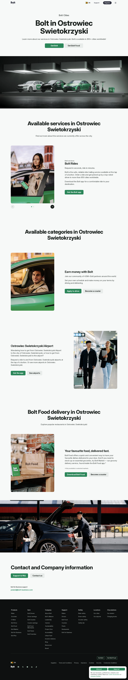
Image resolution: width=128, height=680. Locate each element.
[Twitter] (22, 666)
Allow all (99, 669)
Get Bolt (54, 46)
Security (98, 663)
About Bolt (48, 613)
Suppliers (54, 663)
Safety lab (81, 623)
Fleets (63, 626)
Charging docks (112, 616)
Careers (47, 623)
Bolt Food (14, 626)
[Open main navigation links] (115, 2)
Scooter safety (82, 619)
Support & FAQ (19, 576)
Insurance (84, 663)
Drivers (64, 616)
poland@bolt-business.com (22, 590)
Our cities (96, 613)
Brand (47, 648)
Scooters (14, 616)
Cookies (91, 663)
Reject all (116, 669)
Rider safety (81, 613)
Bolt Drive (14, 623)
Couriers (64, 623)
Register (107, 3)
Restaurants (65, 629)
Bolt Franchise (32, 634)
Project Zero (49, 629)
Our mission (110, 613)
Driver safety (82, 616)
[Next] (52, 207)
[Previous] (13, 207)
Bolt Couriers (31, 619)
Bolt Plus (13, 635)
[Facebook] (18, 666)
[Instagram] (27, 666)
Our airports (97, 616)
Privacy (76, 663)
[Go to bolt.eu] (13, 2)
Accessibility (49, 632)
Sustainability (49, 626)
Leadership (48, 619)
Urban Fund (48, 635)
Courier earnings (33, 623)
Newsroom (48, 645)
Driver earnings (32, 616)
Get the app (18, 373)
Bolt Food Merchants (31, 627)
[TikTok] (36, 666)
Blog (46, 642)
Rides (12, 613)
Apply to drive (73, 291)
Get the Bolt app (74, 192)
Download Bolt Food (76, 474)
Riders (63, 613)
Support (96, 3)
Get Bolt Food (74, 46)
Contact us (37, 576)
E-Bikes (13, 619)
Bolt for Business (16, 632)
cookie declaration (114, 674)
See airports (34, 373)
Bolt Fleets (31, 631)
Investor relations (50, 639)
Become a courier (93, 291)
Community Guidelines (110, 663)
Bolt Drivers (31, 613)
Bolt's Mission (49, 616)
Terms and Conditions (65, 663)
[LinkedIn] (31, 666)
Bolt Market (14, 629)
